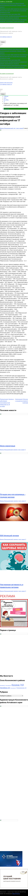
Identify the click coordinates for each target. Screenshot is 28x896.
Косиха (18, 685)
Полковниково (21, 688)
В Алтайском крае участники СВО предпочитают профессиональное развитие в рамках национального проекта (13, 16)
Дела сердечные (7, 446)
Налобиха (5, 688)
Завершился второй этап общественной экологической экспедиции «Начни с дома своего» (13, 5)
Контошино (8, 685)
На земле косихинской (7, 28)
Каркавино (2, 685)
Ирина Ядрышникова (6, 128)
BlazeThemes (16, 893)
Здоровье (6, 108)
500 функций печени (9, 536)
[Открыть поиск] (1, 44)
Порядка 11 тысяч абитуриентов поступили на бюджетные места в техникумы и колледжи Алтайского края (13, 10)
